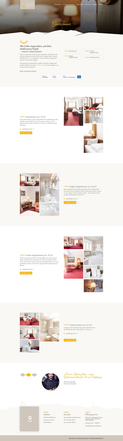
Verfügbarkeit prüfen (26, 132)
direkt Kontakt (40, 65)
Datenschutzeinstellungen (96, 438)
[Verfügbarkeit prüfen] (79, 76)
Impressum (72, 438)
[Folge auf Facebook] (30, 417)
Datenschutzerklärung (82, 438)
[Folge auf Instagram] (30, 420)
